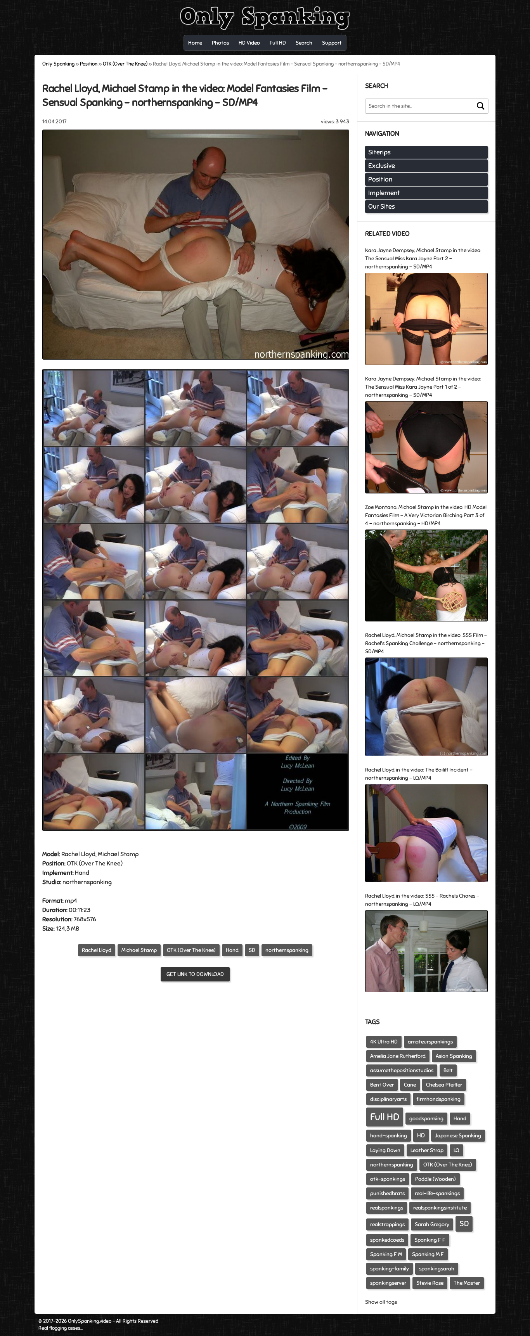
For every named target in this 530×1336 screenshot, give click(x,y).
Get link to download (195, 974)
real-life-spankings (437, 1193)
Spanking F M (386, 1254)
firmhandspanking (439, 1099)
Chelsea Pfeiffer (444, 1085)
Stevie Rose (429, 1283)
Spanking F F (429, 1240)
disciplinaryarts (388, 1099)
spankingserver (388, 1283)
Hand (82, 873)
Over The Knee (101, 863)
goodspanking (426, 1118)
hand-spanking (388, 1135)
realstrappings (387, 1224)
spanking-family (389, 1268)
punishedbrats (387, 1193)
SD (252, 950)
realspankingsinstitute (440, 1207)
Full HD (384, 1117)
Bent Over (382, 1085)
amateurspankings (430, 1041)
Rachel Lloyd (96, 950)
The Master (467, 1283)
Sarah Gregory (432, 1224)
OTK (72, 863)
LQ (456, 1150)
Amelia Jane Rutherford (398, 1056)
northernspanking (286, 950)
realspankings (386, 1207)
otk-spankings (387, 1179)
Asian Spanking (454, 1056)
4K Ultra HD (384, 1041)
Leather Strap (426, 1150)
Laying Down (385, 1150)
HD (421, 1135)
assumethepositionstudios (401, 1070)
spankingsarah (436, 1268)
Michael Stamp (139, 950)
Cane (410, 1085)
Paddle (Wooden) (435, 1179)
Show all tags (381, 1302)
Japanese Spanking (458, 1135)
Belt (448, 1070)
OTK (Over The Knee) (191, 950)
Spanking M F (428, 1254)
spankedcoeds (387, 1240)
